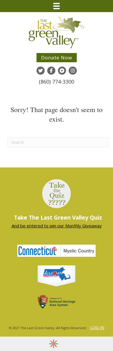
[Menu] (56, 6)
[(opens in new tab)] (56, 275)
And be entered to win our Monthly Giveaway (57, 226)
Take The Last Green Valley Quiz (58, 217)
